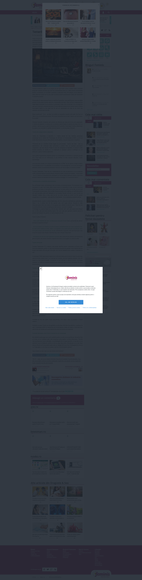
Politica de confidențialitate (89, 307)
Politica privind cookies (74, 307)
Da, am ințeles (71, 302)
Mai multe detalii (50, 307)
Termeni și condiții (61, 307)
